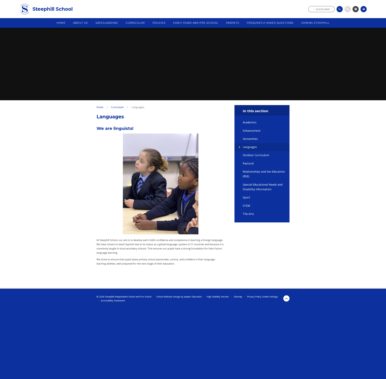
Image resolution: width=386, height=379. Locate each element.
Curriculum (117, 107)
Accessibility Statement (113, 300)
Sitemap (238, 296)
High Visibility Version (218, 296)
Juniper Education (193, 296)
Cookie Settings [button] (270, 296)
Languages (138, 107)
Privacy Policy (254, 296)
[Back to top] (286, 298)
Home (99, 107)
